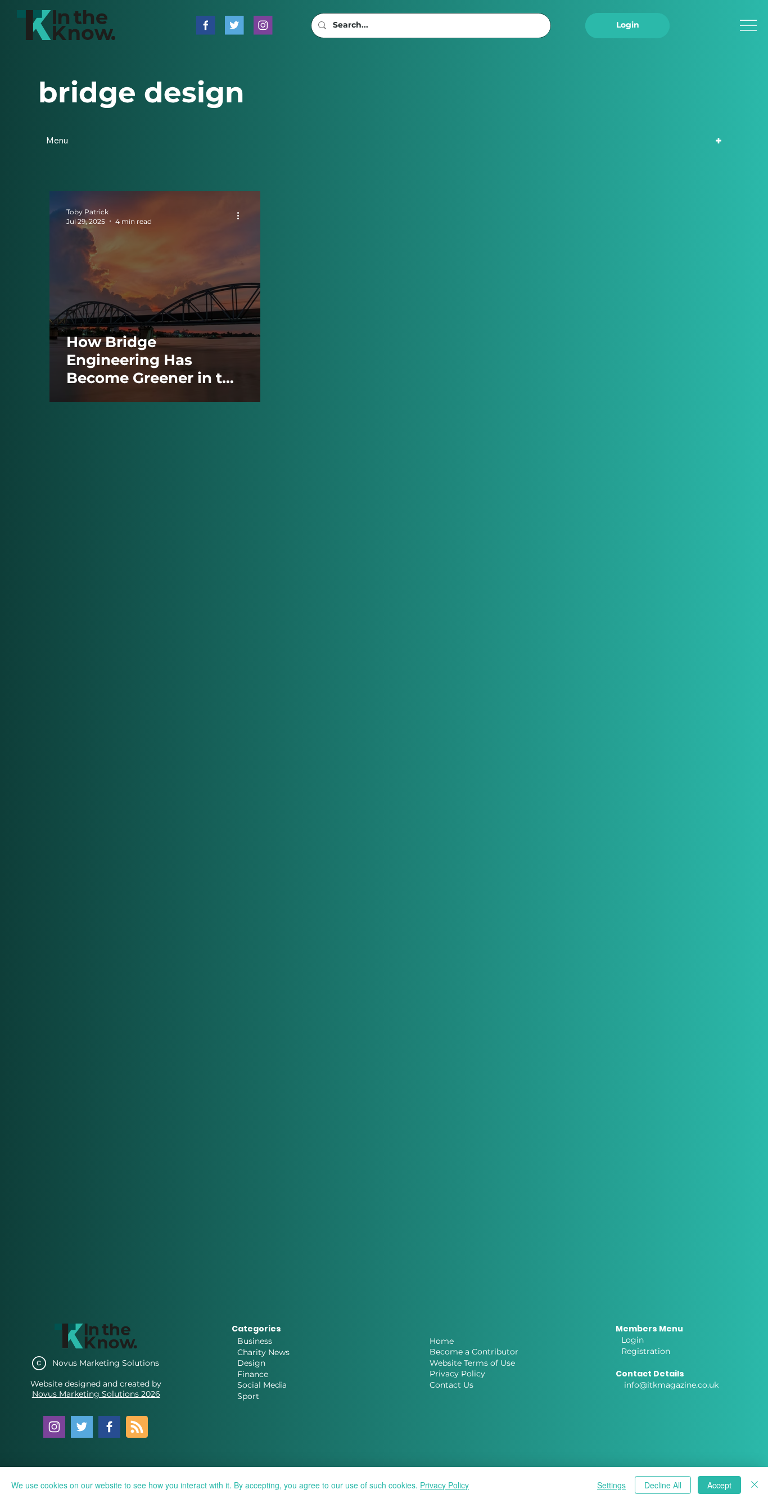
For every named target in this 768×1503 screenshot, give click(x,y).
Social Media (262, 1385)
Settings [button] (611, 1485)
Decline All (662, 1485)
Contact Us (451, 1385)
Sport (248, 1396)
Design (251, 1363)
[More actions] (242, 216)
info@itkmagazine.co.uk (671, 1385)
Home (442, 1341)
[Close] (754, 1485)
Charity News (263, 1352)
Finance (252, 1374)
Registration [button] (645, 1351)
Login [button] (632, 1340)
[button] (627, 25)
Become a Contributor (474, 1352)
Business (254, 1341)
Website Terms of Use (472, 1363)
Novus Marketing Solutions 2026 (96, 1394)
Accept (719, 1485)
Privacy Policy (457, 1374)
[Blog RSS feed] (137, 1427)
